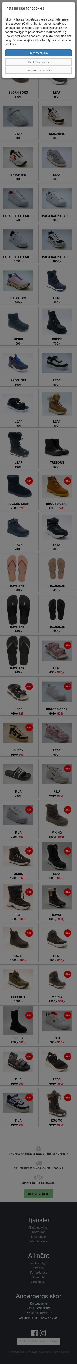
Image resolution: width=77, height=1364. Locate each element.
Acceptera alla (38, 53)
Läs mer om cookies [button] (38, 70)
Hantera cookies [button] (38, 62)
